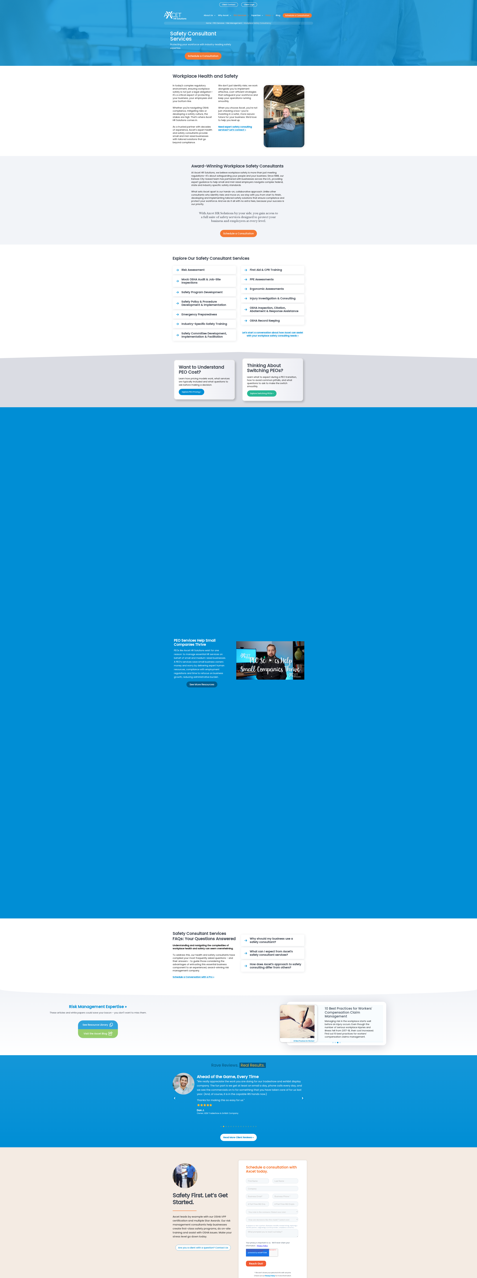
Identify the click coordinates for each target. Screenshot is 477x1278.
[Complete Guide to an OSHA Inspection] (336, 1023)
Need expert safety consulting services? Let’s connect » (235, 128)
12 (248, 1126)
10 (243, 1126)
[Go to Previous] (174, 1098)
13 (251, 1126)
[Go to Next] (302, 1098)
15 (256, 1126)
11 (246, 1126)
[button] (297, 15)
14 (253, 1126)
